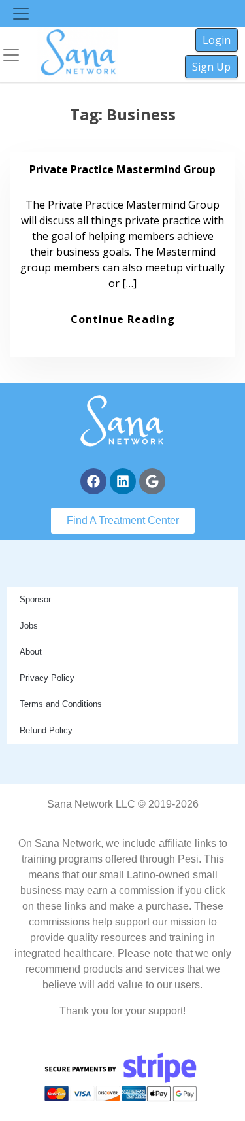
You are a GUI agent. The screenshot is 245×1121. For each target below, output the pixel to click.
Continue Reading (123, 319)
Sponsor (35, 599)
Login (217, 40)
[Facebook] (93, 481)
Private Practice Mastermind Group (122, 169)
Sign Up (211, 67)
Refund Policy (46, 730)
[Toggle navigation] (21, 13)
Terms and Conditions (61, 704)
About (31, 652)
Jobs (29, 625)
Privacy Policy (47, 678)
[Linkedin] (123, 481)
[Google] (152, 481)
